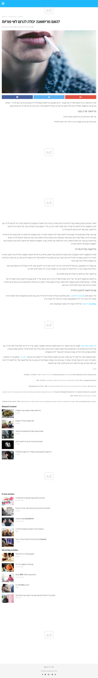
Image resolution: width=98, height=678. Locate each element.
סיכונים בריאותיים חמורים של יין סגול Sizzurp (31, 539)
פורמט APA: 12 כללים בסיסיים (26, 575)
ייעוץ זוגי (23, 357)
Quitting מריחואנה (89, 304)
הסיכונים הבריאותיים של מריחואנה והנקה (29, 441)
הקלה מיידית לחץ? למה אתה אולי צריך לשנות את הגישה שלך (35, 595)
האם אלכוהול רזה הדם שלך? (25, 554)
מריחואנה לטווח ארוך (88, 346)
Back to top (49, 667)
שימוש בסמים (12, 16)
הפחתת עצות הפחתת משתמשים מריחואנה (29, 431)
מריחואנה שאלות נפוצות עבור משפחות (28, 410)
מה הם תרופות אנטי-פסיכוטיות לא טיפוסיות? (30, 498)
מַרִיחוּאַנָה (4, 16)
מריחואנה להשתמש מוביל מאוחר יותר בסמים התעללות (33, 452)
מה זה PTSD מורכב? (22, 585)
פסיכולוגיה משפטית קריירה (24, 564)
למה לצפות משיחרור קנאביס (25, 421)
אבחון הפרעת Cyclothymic (25, 519)
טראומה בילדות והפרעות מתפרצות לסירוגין (30, 529)
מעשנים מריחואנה (77, 296)
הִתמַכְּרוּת (20, 16)
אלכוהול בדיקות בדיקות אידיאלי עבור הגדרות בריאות (33, 508)
